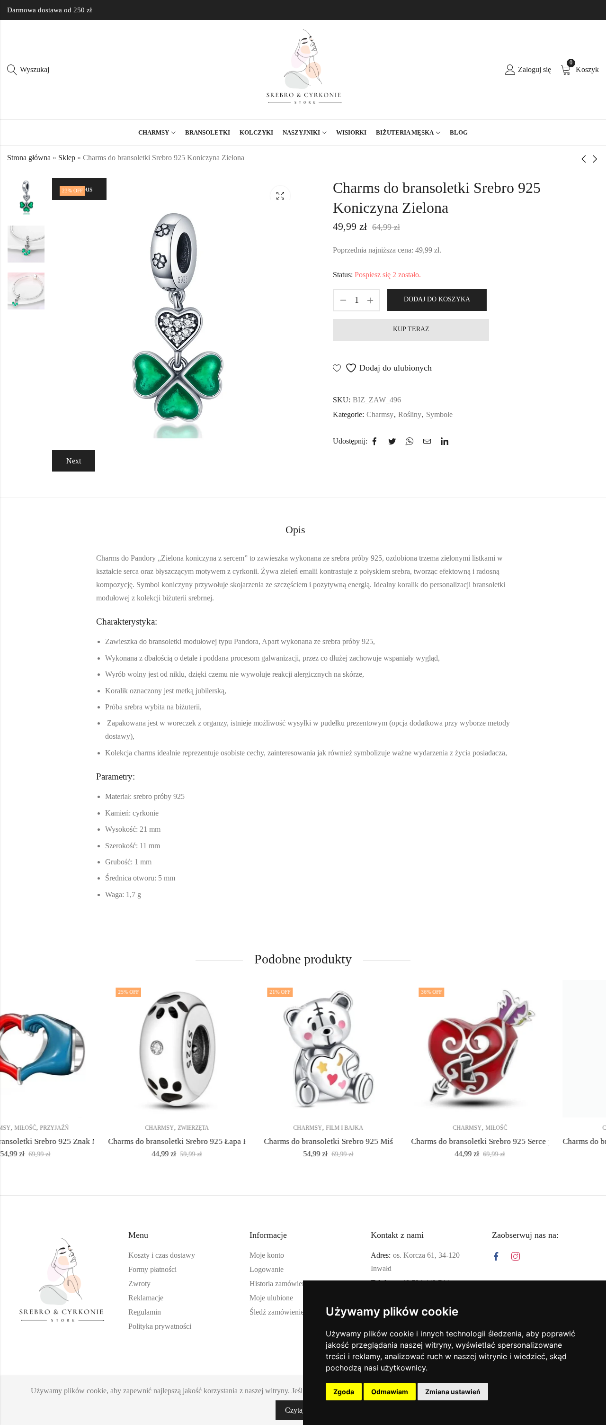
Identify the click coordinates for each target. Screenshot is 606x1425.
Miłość (395, 1128)
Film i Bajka (243, 1128)
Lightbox (280, 196)
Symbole (439, 414)
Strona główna (29, 158)
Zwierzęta (92, 1128)
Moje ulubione (271, 1298)
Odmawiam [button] (389, 1392)
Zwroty (139, 1284)
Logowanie (267, 1269)
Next (73, 461)
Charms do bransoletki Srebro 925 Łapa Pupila (85, 1141)
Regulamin (144, 1312)
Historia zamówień (278, 1284)
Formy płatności (152, 1269)
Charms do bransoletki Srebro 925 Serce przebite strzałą (404, 1141)
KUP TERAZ (411, 329)
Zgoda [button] (343, 1392)
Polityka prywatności (159, 1326)
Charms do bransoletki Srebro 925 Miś (227, 1141)
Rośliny (409, 414)
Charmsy (379, 414)
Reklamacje (145, 1298)
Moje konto (267, 1255)
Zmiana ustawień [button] (453, 1392)
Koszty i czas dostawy (161, 1255)
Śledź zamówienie (277, 1312)
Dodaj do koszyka (437, 299)
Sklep (66, 158)
